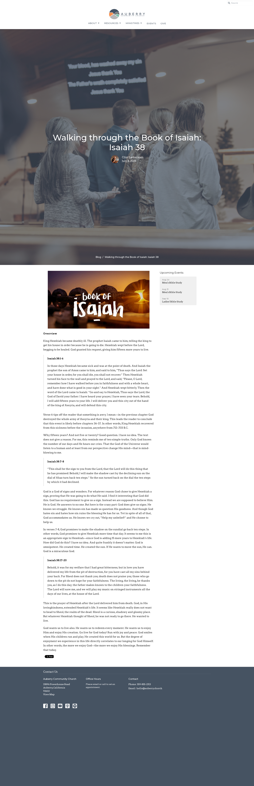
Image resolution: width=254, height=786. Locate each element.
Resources (111, 23)
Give (163, 23)
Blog (98, 257)
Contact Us (50, 671)
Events (151, 23)
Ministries (132, 23)
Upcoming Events (171, 272)
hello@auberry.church (149, 688)
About (92, 23)
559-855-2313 (144, 684)
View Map (49, 694)
